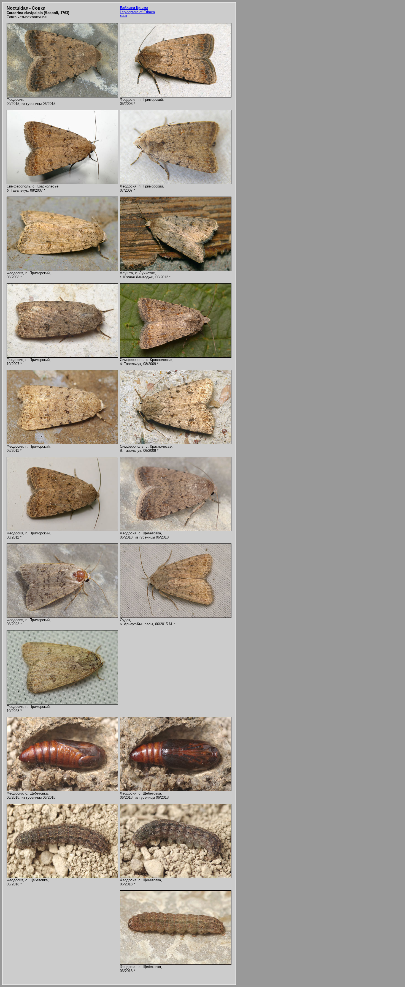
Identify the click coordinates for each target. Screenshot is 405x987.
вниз (123, 16)
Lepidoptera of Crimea (137, 10)
